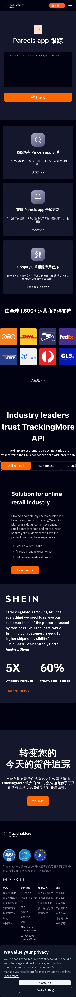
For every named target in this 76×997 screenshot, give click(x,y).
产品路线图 (62, 908)
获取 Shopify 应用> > (38, 287)
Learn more (25, 570)
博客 (23, 906)
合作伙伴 (61, 913)
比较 (23, 922)
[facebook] (10, 879)
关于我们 (61, 893)
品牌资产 (25, 917)
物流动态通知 (10, 913)
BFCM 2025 (27, 893)
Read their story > (18, 690)
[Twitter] (16, 879)
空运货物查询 (10, 898)
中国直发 (8, 923)
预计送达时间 (45, 908)
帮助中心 (25, 911)
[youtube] (22, 879)
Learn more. (11, 976)
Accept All (45, 982)
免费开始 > (38, 172)
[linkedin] (5, 879)
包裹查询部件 (45, 898)
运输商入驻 (62, 918)
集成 (5, 918)
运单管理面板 (10, 903)
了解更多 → (38, 380)
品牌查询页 (9, 908)
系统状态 (61, 923)
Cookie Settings (46, 990)
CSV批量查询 (45, 903)
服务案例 (61, 903)
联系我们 (61, 898)
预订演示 (38, 801)
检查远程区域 (45, 893)
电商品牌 (43, 913)
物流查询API (10, 893)
